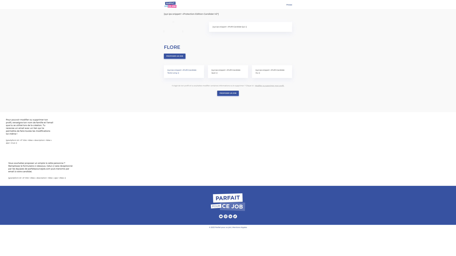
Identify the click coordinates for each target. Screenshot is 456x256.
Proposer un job (174, 56)
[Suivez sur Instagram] (226, 216)
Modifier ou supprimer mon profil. (269, 86)
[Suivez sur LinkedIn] (230, 216)
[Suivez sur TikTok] (235, 216)
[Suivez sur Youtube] (221, 216)
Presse (289, 5)
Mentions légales (239, 227)
